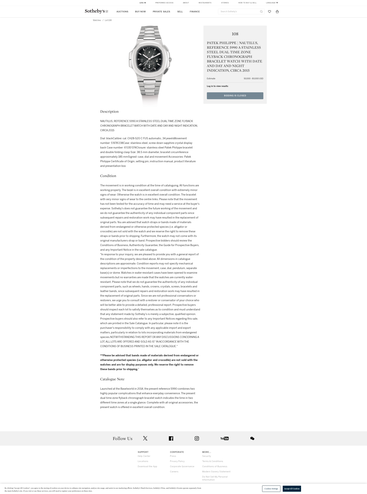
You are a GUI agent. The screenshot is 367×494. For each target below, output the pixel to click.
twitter (145, 438)
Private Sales (161, 11)
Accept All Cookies (291, 488)
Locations (143, 461)
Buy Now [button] (140, 11)
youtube (224, 438)
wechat (252, 438)
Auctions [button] (122, 11)
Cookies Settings (271, 488)
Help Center (144, 456)
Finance (195, 11)
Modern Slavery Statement (216, 471)
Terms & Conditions (212, 461)
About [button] (186, 3)
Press (173, 456)
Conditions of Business (214, 466)
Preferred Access (164, 3)
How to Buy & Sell (247, 3)
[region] (183, 489)
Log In (143, 3)
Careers (174, 471)
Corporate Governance (182, 466)
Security (206, 456)
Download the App (147, 466)
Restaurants (205, 3)
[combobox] (241, 11)
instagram (197, 438)
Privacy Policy (177, 461)
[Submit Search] (261, 11)
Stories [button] (225, 3)
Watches (97, 20)
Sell (180, 11)
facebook (171, 438)
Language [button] (271, 3)
